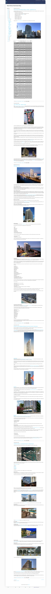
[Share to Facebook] (28, 101)
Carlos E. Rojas (17, 162)
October (9, 20)
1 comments (23, 162)
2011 (8, 41)
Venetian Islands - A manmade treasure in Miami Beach (24, 443)
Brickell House (15, 358)
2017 (8, 13)
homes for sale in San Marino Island (23, 525)
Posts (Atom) (18, 580)
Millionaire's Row (17, 165)
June (8, 38)
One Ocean (42, 158)
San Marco (15, 468)
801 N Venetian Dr (38, 557)
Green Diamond (30, 305)
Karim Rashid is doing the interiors (33, 389)
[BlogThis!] (26, 101)
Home (29, 579)
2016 (8, 14)
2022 (8, 9)
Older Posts (42, 579)
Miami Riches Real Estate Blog (14, 5)
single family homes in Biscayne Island (20, 571)
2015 (8, 15)
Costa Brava (18, 490)
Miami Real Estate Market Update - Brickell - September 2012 (25, 9)
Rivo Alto (15, 466)
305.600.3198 (43, 0)
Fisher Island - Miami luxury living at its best (9, 34)
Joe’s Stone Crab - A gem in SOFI (20, 104)
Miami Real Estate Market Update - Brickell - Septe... (9, 22)
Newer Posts (15, 579)
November (9, 19)
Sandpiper (30, 557)
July (8, 37)
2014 (8, 16)
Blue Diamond (24, 305)
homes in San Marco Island (17, 541)
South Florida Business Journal (36, 427)
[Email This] (25, 440)
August (9, 36)
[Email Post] (24, 162)
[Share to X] (27, 101)
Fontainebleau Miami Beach (27, 201)
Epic (23, 14)
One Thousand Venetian (26, 557)
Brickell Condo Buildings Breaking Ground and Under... (9, 28)
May (8, 39)
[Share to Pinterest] (28, 162)
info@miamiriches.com (38, 0)
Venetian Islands (16, 464)
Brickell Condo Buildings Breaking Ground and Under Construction (26, 326)
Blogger (29, 584)
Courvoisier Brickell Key (20, 20)
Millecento (15, 415)
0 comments (22, 440)
